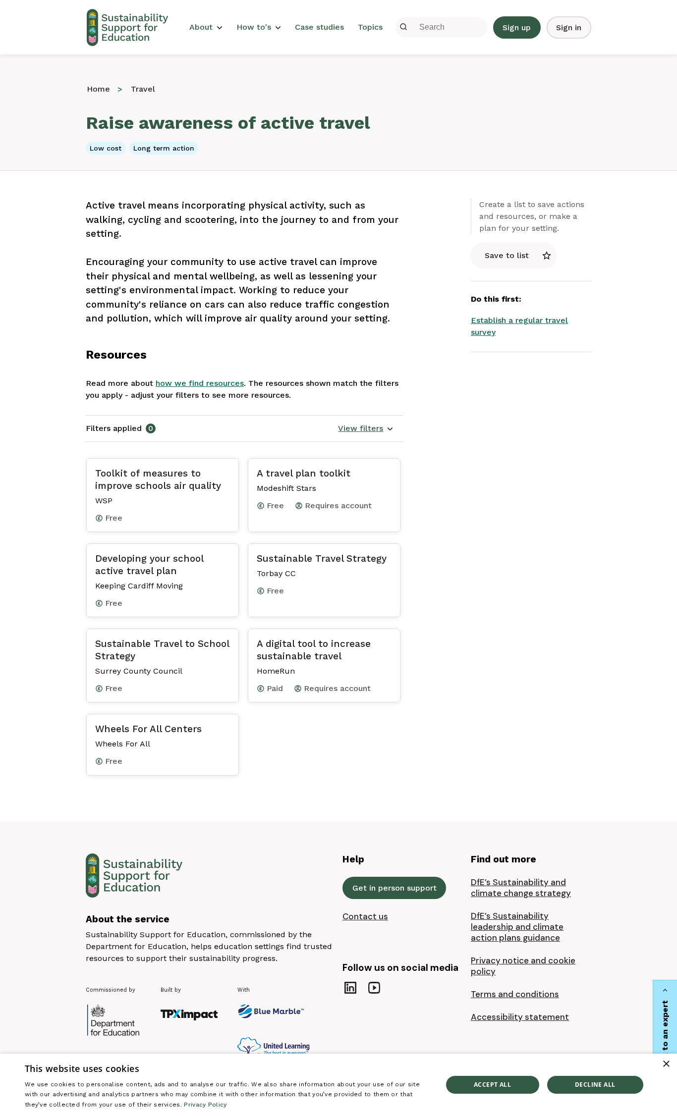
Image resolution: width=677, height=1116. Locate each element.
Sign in (568, 27)
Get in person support (394, 888)
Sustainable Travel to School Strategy (162, 650)
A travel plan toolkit (303, 473)
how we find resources (200, 383)
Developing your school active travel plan (149, 565)
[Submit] (403, 27)
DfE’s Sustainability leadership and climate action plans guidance (517, 926)
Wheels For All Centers (148, 729)
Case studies (319, 27)
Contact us (365, 916)
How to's (253, 27)
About (201, 27)
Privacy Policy (205, 1104)
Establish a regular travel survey (519, 326)
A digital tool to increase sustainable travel (314, 650)
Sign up (517, 27)
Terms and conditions (515, 994)
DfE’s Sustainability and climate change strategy (521, 888)
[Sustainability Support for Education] (130, 27)
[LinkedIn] (350, 988)
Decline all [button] (595, 1084)
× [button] (666, 1064)
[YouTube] (374, 988)
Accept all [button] (492, 1084)
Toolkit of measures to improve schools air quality (158, 479)
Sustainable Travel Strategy (322, 558)
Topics (370, 27)
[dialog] (338, 1085)
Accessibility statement (520, 1016)
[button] (366, 428)
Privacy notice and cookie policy (523, 966)
